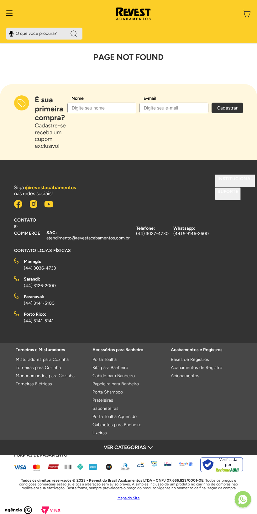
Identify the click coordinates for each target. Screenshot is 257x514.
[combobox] (44, 34)
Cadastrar (227, 107)
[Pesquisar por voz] (11, 33)
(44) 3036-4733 (40, 268)
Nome (77, 98)
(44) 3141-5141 (39, 321)
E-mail (150, 98)
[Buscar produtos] (73, 33)
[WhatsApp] (242, 499)
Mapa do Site (129, 498)
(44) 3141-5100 (39, 303)
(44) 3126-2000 (40, 285)
